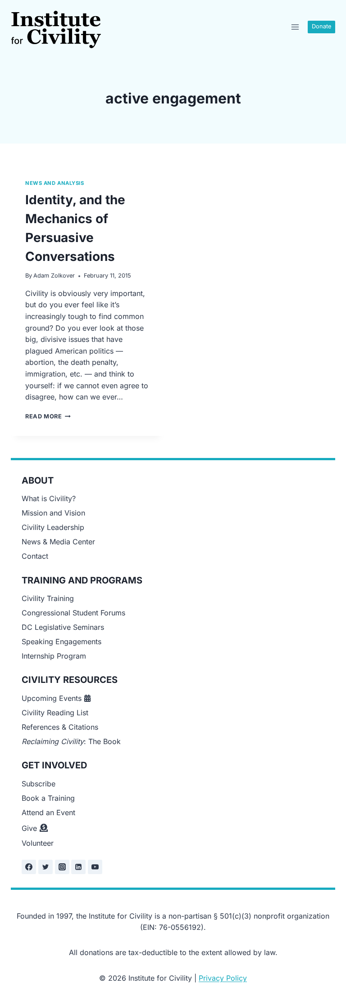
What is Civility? (49, 498)
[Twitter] (45, 867)
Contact (35, 556)
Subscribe (38, 783)
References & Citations (60, 726)
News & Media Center (58, 541)
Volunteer (38, 843)
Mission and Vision (53, 512)
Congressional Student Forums (73, 612)
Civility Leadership (53, 527)
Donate (321, 26)
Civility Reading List (55, 712)
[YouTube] (95, 867)
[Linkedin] (78, 867)
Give (29, 828)
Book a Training (48, 798)
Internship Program (54, 655)
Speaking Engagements (61, 641)
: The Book (71, 741)
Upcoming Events (52, 698)
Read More (48, 416)
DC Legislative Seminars (63, 627)
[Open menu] (295, 27)
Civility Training (48, 598)
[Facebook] (29, 867)
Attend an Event (48, 812)
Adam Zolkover (54, 275)
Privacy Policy (223, 978)
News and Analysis (54, 183)
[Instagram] (62, 867)
